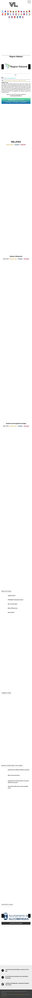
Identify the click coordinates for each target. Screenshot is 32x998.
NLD (9, 18)
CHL (21, 12)
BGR (13, 12)
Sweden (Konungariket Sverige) (19, 80)
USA (23, 18)
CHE (18, 12)
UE (20, 18)
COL (26, 12)
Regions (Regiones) (8, 80)
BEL (10, 12)
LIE (24, 15)
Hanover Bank (11, 612)
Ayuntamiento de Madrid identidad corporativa (18, 769)
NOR (12, 18)
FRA (13, 15)
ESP (5, 15)
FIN (10, 15)
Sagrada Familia (11, 595)
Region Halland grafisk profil (9, 78)
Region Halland (16, 101)
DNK (2, 15)
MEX (29, 15)
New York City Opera (12, 604)
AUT (8, 12)
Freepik (13, 994)
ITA (21, 15)
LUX (26, 15)
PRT (14, 18)
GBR (16, 15)
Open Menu (29, 1)
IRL (18, 15)
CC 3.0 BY (3, 996)
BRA (16, 12)
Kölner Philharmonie (12, 608)
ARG (2, 12)
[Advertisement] (16, 37)
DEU (29, 12)
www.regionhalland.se (16, 95)
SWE (17, 18)
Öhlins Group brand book (14, 775)
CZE (24, 12)
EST (8, 15)
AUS (5, 12)
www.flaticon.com (20, 994)
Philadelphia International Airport (15, 599)
